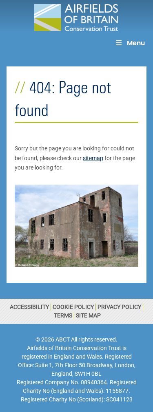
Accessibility (29, 307)
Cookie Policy (73, 307)
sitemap (93, 158)
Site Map (88, 315)
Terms (63, 315)
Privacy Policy (119, 307)
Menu (136, 43)
